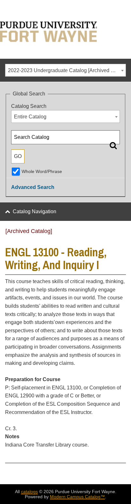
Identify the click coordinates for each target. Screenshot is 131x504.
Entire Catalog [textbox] (30, 116)
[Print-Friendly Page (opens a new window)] (113, 233)
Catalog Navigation (34, 211)
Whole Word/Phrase (42, 171)
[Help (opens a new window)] (121, 233)
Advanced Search (32, 187)
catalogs (29, 491)
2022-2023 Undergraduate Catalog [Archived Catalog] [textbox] (67, 70)
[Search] (113, 145)
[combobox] (65, 70)
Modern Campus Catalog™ (77, 496)
